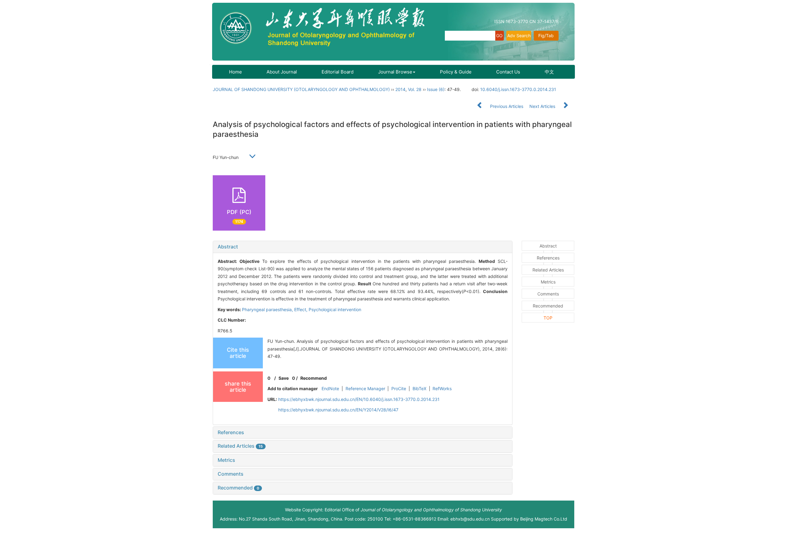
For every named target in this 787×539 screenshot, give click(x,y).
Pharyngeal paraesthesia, (268, 309)
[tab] (362, 247)
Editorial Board (338, 72)
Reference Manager (365, 388)
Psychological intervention (335, 309)
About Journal (282, 72)
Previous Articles (506, 106)
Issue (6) (436, 89)
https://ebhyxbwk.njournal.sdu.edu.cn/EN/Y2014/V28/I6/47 (338, 409)
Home (235, 72)
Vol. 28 (414, 89)
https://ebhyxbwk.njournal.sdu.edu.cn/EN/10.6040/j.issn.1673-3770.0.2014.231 (359, 399)
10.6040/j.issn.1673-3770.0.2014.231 (518, 89)
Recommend (313, 378)
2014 (400, 89)
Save (284, 378)
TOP (548, 317)
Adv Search (519, 35)
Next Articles (542, 106)
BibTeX (419, 388)
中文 (549, 72)
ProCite (398, 388)
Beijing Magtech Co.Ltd (543, 518)
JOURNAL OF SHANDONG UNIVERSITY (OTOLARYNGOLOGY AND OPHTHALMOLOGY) (301, 89)
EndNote (330, 388)
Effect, (301, 309)
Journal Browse (395, 72)
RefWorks (442, 388)
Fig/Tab (546, 35)
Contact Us (508, 72)
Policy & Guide (456, 72)
